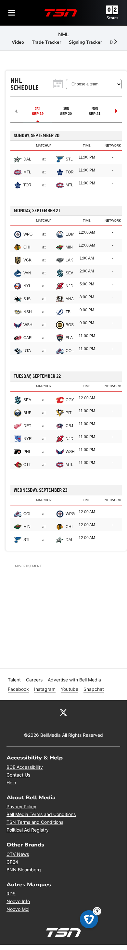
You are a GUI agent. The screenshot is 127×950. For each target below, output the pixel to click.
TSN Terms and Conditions (34, 822)
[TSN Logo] (60, 12)
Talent (14, 679)
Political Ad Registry (27, 830)
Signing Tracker (85, 42)
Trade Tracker (46, 42)
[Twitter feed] (63, 712)
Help (11, 782)
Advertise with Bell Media (74, 679)
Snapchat (93, 689)
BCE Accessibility (24, 767)
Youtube (69, 689)
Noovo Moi (17, 909)
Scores (112, 17)
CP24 (12, 862)
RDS (11, 893)
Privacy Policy (21, 806)
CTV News (17, 854)
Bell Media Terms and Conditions (41, 814)
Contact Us (18, 775)
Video (18, 42)
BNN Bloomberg (23, 869)
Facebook (18, 689)
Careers (34, 679)
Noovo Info (18, 901)
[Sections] (11, 12)
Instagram (45, 689)
